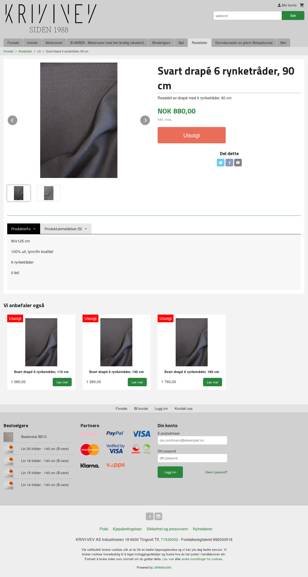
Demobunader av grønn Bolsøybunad (243, 42)
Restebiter (199, 42)
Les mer (169, 559)
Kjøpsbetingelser (127, 529)
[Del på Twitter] (221, 162)
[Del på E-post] (238, 162)
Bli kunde (141, 408)
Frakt (104, 529)
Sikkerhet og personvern (167, 529)
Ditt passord (167, 451)
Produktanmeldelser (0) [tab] (63, 229)
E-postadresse (169, 433)
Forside (13, 42)
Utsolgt (191, 135)
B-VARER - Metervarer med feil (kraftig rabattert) (107, 42)
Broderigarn (161, 42)
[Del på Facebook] (229, 162)
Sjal (181, 42)
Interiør (32, 42)
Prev (17, 119)
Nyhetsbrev (202, 529)
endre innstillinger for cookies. (202, 559)
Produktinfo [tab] (21, 229)
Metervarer (54, 42)
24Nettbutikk (163, 567)
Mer (283, 42)
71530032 (169, 539)
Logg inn (161, 408)
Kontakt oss (183, 408)
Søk (293, 15)
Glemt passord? (216, 472)
